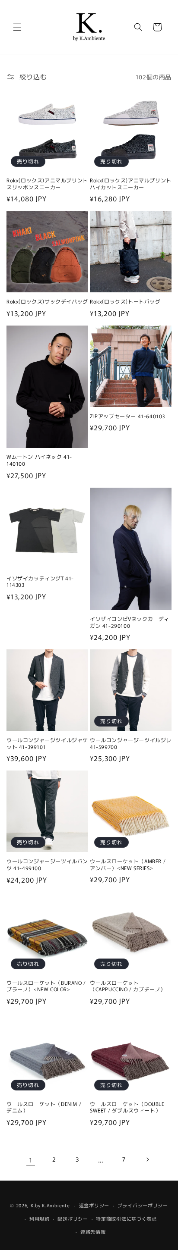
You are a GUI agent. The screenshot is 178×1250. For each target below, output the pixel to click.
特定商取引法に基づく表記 (126, 1218)
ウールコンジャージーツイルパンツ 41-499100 (47, 864)
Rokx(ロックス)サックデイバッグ (47, 301)
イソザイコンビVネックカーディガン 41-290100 (129, 622)
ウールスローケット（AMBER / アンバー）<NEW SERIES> (127, 864)
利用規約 (39, 1218)
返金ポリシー (94, 1205)
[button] (17, 27)
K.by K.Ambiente (50, 1205)
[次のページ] (147, 1159)
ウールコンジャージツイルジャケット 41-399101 (47, 743)
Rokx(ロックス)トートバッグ (125, 301)
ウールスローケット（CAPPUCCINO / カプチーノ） (128, 986)
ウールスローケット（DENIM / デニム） (43, 1107)
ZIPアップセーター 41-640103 (127, 416)
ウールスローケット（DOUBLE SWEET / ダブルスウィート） (127, 1107)
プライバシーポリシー (143, 1205)
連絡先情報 (93, 1231)
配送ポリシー (72, 1218)
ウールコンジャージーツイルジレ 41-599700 (131, 743)
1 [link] (30, 1159)
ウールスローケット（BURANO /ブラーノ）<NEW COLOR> (46, 986)
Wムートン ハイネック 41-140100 (39, 460)
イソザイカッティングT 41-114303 (40, 581)
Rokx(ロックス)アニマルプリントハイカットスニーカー (131, 183)
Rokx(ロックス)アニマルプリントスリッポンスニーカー (47, 183)
